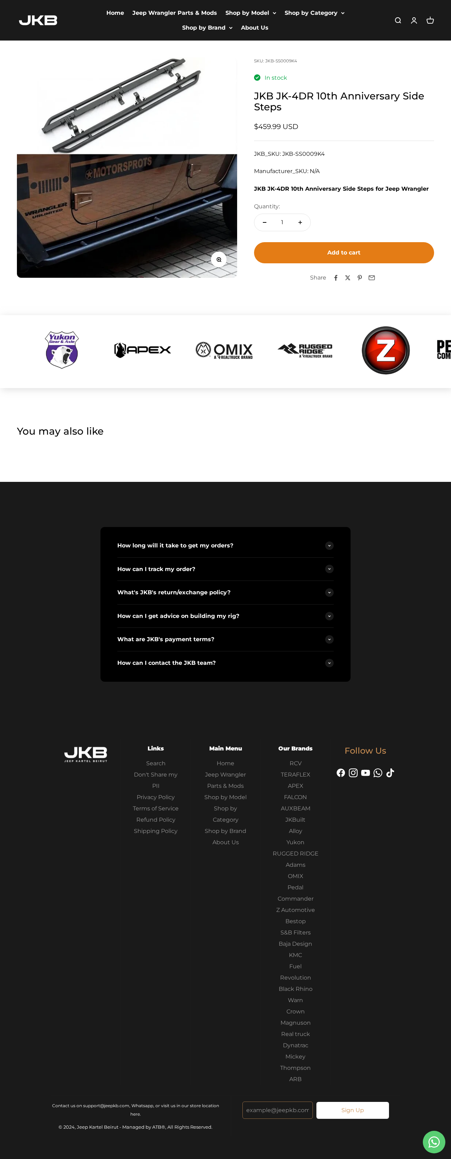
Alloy (295, 831)
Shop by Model (247, 13)
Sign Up (352, 1110)
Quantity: (267, 206)
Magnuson (295, 1022)
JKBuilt (295, 819)
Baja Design (295, 943)
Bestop (295, 921)
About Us (254, 27)
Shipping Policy (156, 831)
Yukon (295, 842)
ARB (295, 1079)
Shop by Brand (204, 27)
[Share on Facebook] (336, 278)
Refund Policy (155, 819)
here (135, 1114)
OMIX (295, 876)
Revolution (295, 977)
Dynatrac (295, 1045)
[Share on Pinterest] (360, 278)
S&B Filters (295, 932)
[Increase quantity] (300, 222)
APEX (295, 786)
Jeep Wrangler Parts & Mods (174, 13)
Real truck (295, 1034)
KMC (295, 955)
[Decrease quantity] (264, 222)
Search (156, 763)
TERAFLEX (295, 774)
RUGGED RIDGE (296, 853)
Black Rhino (296, 989)
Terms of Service (156, 808)
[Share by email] (372, 278)
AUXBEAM (295, 808)
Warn (295, 1000)
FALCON (295, 797)
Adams (295, 864)
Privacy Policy (156, 797)
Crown (295, 1011)
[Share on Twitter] (348, 278)
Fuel (295, 966)
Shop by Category (311, 13)
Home (115, 13)
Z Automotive (295, 910)
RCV (296, 763)
